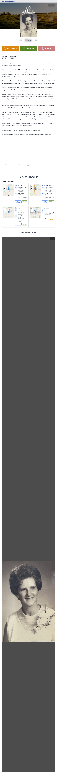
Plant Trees (24, 201)
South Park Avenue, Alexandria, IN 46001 (49, 215)
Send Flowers (51, 219)
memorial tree (18, 165)
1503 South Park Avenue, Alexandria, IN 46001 (22, 197)
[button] (8, 188)
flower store (39, 165)
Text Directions (18, 202)
